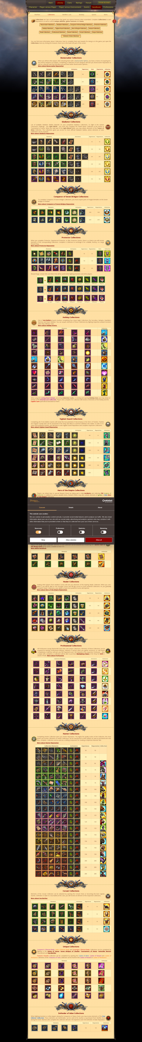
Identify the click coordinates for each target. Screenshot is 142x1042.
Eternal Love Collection (48, 400)
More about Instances (38, 548)
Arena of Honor (53, 951)
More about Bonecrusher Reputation (51, 66)
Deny (43, 540)
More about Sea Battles (39, 898)
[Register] (104, 2)
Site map (114, 21)
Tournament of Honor (89, 951)
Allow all (99, 540)
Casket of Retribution (99, 957)
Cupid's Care (35, 401)
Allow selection (71, 540)
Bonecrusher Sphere (81, 61)
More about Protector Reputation (42, 246)
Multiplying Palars (83, 654)
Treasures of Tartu (55, 957)
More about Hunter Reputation (48, 743)
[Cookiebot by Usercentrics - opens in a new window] (103, 501)
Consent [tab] (42, 507)
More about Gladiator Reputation (42, 133)
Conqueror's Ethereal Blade (45, 949)
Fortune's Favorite (43, 956)
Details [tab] (71, 507)
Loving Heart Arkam (48, 398)
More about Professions (55, 656)
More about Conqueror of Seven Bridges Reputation (56, 204)
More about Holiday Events (47, 325)
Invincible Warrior (104, 951)
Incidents (87, 493)
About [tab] (100, 507)
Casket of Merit (84, 956)
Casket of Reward (95, 956)
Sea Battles (52, 953)
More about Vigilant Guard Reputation (44, 427)
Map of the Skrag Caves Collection (42, 545)
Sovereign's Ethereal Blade (81, 949)
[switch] (60, 532)
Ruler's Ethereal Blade (62, 949)
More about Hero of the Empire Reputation (52, 590)
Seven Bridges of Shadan (70, 951)
